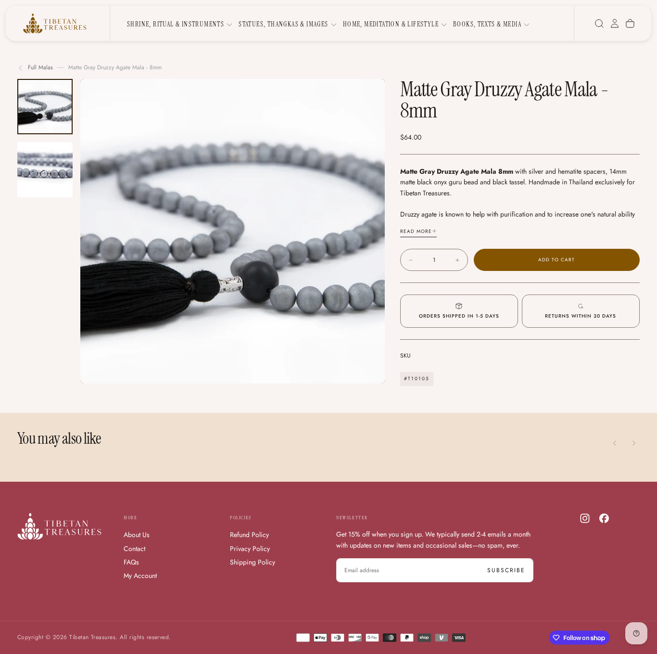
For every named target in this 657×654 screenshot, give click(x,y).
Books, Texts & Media (487, 24)
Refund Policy (249, 534)
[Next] (634, 443)
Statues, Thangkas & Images (283, 24)
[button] (599, 23)
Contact (134, 548)
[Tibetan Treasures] (59, 526)
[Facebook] (604, 518)
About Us (137, 534)
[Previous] (614, 443)
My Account (140, 575)
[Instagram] (585, 518)
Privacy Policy (250, 548)
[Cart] (630, 23)
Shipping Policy (252, 562)
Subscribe (506, 570)
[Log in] (614, 23)
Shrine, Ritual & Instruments (175, 24)
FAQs (131, 562)
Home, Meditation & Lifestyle (391, 24)
